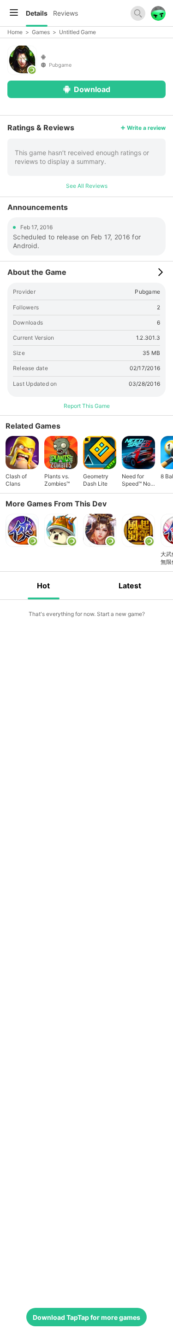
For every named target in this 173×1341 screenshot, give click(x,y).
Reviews (65, 13)
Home (15, 32)
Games (41, 32)
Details (37, 13)
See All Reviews (86, 185)
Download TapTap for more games (86, 1317)
